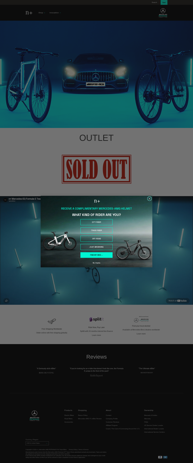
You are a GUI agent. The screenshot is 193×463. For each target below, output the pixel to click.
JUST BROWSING (96, 247)
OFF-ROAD (96, 238)
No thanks (96, 263)
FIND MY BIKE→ (96, 255)
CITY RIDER (96, 222)
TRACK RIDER (96, 230)
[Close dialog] (149, 199)
